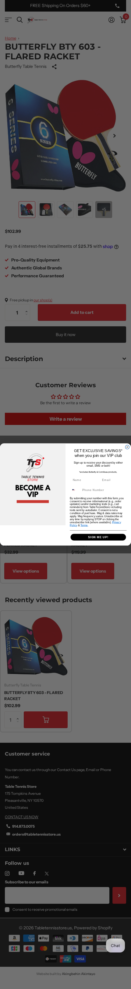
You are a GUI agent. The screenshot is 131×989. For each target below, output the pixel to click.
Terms (84, 525)
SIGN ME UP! (98, 537)
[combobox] (75, 490)
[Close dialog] (127, 447)
